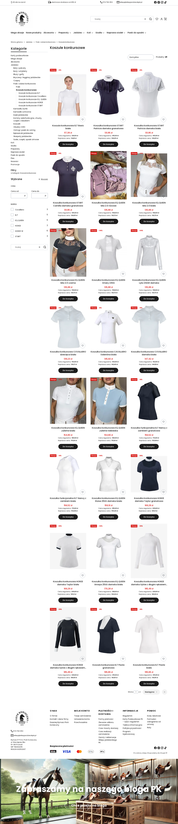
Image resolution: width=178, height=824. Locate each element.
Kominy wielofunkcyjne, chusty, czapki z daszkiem (27, 119)
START (18, 236)
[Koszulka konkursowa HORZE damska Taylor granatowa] (149, 474)
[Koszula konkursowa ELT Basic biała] (68, 95)
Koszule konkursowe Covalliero (32, 96)
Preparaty (15, 149)
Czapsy (16, 80)
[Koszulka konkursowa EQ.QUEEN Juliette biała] (68, 401)
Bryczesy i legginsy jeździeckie (26, 77)
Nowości (14, 161)
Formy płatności (106, 719)
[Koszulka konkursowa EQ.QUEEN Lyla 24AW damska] (149, 253)
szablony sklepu (141, 753)
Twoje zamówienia (82, 716)
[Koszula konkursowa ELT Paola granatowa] (108, 635)
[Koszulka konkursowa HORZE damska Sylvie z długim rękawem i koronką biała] (149, 551)
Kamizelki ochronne (22, 112)
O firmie (53, 716)
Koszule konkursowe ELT (29, 93)
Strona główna (17, 42)
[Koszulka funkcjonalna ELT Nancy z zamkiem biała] (68, 474)
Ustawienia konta (82, 719)
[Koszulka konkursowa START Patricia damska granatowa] (108, 95)
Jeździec (29, 42)
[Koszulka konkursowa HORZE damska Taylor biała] (68, 551)
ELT (16, 215)
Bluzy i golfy (18, 74)
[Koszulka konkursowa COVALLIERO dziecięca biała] (68, 327)
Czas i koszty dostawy (108, 728)
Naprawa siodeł (18, 152)
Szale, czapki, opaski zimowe (26, 139)
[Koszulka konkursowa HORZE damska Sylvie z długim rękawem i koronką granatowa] (68, 634)
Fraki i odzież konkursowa (46, 42)
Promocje (15, 164)
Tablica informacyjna (132, 725)
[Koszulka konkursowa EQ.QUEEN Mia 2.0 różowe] (108, 175)
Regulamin (127, 716)
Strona (130, 692)
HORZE (18, 225)
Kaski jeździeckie (20, 115)
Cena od (15, 191)
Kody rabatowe (154, 716)
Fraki (18, 87)
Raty (149, 727)
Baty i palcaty (19, 68)
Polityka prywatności (132, 728)
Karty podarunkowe (19, 55)
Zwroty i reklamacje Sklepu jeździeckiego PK (108, 740)
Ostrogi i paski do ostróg (24, 130)
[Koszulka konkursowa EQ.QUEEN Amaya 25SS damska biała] (108, 551)
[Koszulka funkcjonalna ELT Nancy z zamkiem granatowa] (149, 401)
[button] (150, 19)
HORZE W (19, 231)
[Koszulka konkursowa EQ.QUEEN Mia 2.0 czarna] (68, 253)
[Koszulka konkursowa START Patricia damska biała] (149, 95)
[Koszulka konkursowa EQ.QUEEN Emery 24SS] (108, 253)
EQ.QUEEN (19, 220)
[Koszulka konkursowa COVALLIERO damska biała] (149, 327)
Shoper (162, 753)
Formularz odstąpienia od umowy (154, 722)
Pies (12, 158)
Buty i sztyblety (20, 71)
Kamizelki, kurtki (20, 108)
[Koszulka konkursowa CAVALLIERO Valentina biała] (108, 327)
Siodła (13, 145)
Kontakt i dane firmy (59, 719)
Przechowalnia (80, 722)
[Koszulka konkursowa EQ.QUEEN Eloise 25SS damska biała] (108, 474)
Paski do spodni (18, 155)
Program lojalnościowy (129, 732)
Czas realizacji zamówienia (105, 732)
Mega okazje (16, 58)
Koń (12, 142)
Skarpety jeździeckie (22, 136)
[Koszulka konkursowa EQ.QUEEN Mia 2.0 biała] (149, 175)
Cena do (35, 191)
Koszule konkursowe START (31, 105)
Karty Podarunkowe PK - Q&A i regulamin (133, 720)
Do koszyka (68, 144)
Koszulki (16, 124)
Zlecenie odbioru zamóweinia (106, 723)
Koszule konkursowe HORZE (31, 102)
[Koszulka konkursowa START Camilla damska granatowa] (68, 175)
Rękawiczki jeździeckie (23, 133)
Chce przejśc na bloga (89, 805)
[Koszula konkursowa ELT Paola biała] (149, 635)
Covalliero (19, 209)
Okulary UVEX (19, 127)
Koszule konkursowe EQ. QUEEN (32, 99)
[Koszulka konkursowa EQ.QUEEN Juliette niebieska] (108, 401)
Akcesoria (15, 61)
